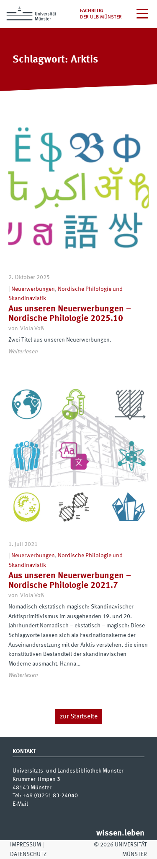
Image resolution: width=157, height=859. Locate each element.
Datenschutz (28, 854)
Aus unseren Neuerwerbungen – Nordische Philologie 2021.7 (69, 581)
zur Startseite (79, 716)
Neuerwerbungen (33, 289)
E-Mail (20, 804)
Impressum (25, 845)
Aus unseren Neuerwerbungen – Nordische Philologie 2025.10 (69, 314)
